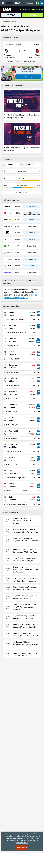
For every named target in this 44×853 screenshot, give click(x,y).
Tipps (16, 38)
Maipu (37, 55)
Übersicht (7, 38)
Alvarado (7, 55)
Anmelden (30, 3)
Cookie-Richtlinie (22, 843)
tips (19, 3)
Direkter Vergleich (22, 192)
